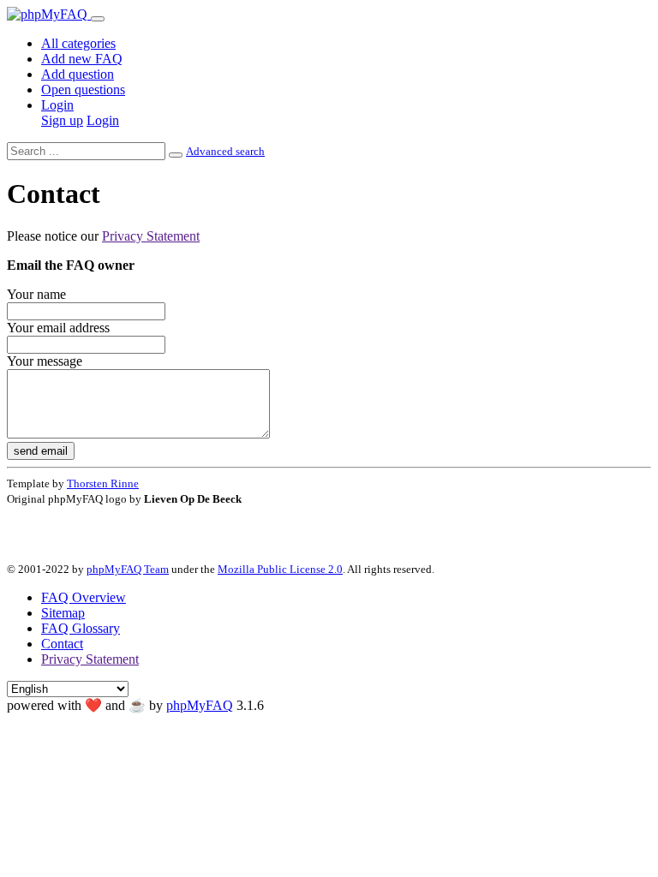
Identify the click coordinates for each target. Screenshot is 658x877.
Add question (77, 74)
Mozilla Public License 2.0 (280, 569)
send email (41, 450)
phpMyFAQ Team (128, 569)
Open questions (83, 89)
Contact (62, 643)
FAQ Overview (83, 597)
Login (57, 105)
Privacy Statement (151, 236)
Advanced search (225, 151)
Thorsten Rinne (103, 483)
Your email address (58, 327)
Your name (36, 294)
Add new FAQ (82, 58)
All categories (78, 43)
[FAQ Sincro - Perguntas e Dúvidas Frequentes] (49, 14)
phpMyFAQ (199, 705)
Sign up (62, 120)
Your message (44, 361)
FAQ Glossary (80, 628)
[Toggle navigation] (98, 18)
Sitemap (63, 613)
